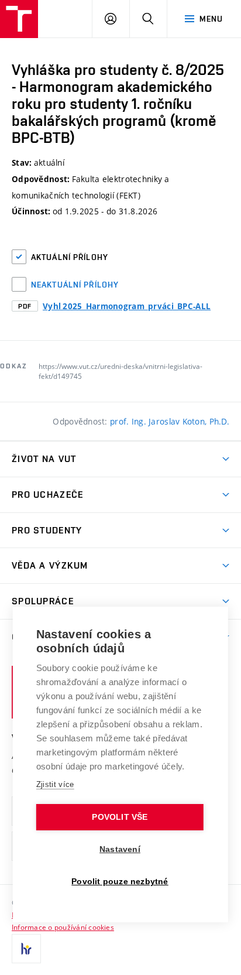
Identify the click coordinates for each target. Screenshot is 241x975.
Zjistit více (55, 784)
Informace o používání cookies (63, 927)
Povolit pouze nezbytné (119, 881)
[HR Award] (26, 948)
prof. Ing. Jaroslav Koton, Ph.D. (169, 421)
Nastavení (119, 849)
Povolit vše (119, 817)
